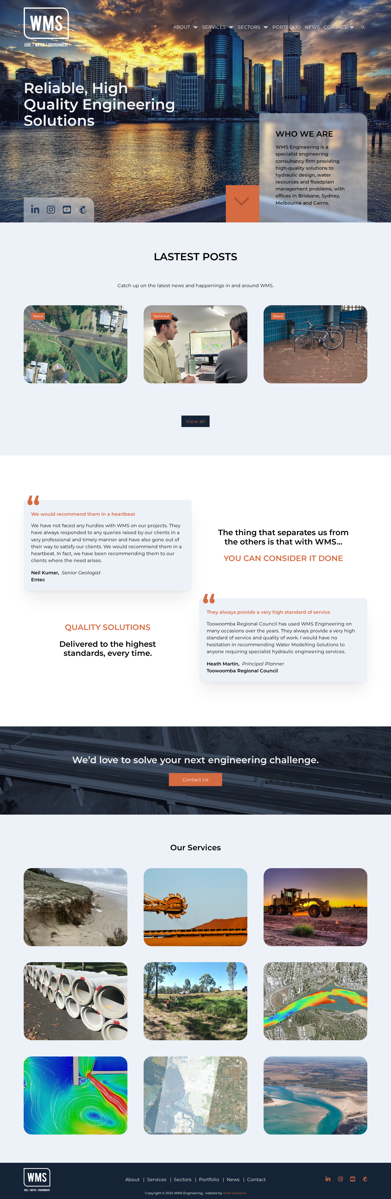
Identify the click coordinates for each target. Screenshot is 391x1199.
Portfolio (286, 27)
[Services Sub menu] (231, 27)
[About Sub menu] (195, 27)
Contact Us (195, 779)
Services (214, 27)
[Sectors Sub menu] (265, 27)
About (181, 27)
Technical (161, 316)
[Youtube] (67, 210)
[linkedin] (35, 210)
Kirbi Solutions (234, 1193)
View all (195, 421)
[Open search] (361, 27)
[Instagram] (51, 210)
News (312, 27)
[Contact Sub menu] (352, 27)
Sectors (249, 27)
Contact (335, 27)
